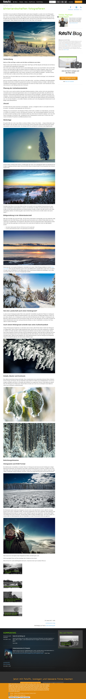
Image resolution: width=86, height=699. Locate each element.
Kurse (26, 1)
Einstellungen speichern (13, 697)
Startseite (5, 5)
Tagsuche (65, 2)
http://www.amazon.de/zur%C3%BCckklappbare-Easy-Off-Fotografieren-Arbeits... (28, 653)
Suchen (58, 2)
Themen (21, 1)
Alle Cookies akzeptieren (24, 697)
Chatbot (11, 695)
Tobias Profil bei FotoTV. (73, 22)
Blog (11, 5)
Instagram (76, 9)
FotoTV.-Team (66, 49)
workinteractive (6, 662)
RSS (81, 9)
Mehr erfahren (17, 691)
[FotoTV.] (7, 2)
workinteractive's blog (50, 623)
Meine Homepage (6, 664)
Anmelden (71, 1)
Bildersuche (62, 2)
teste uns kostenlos (69, 81)
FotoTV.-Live (32, 1)
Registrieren (78, 1)
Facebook (70, 9)
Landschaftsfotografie (50, 625)
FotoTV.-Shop (39, 1)
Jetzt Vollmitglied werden (68, 78)
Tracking (11, 693)
